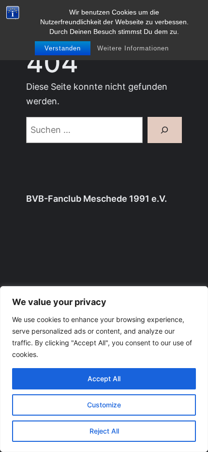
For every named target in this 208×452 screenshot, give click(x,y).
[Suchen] (165, 130)
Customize (104, 405)
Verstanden (63, 48)
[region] (104, 369)
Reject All (104, 431)
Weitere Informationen (133, 48)
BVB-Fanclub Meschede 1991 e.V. (96, 199)
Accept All (104, 378)
